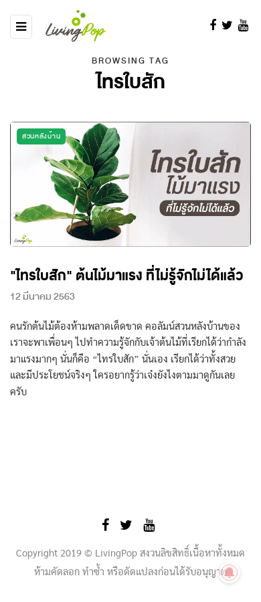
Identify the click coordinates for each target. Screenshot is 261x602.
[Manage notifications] (229, 572)
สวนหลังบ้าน (41, 136)
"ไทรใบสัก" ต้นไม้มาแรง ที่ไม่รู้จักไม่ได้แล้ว (126, 276)
